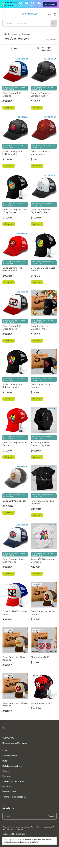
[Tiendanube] (14, 834)
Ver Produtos (50, 4)
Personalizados (9, 791)
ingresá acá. (48, 827)
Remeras (6, 776)
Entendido (36, 842)
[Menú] (3, 14)
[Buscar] (54, 23)
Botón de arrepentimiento (12, 829)
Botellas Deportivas (11, 766)
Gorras (5, 771)
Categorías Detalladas (13, 781)
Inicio (4, 34)
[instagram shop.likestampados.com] (3, 727)
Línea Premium (9, 755)
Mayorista (7, 786)
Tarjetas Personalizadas (14, 796)
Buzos (5, 760)
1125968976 (8, 737)
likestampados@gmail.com (15, 743)
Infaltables (12, 34)
